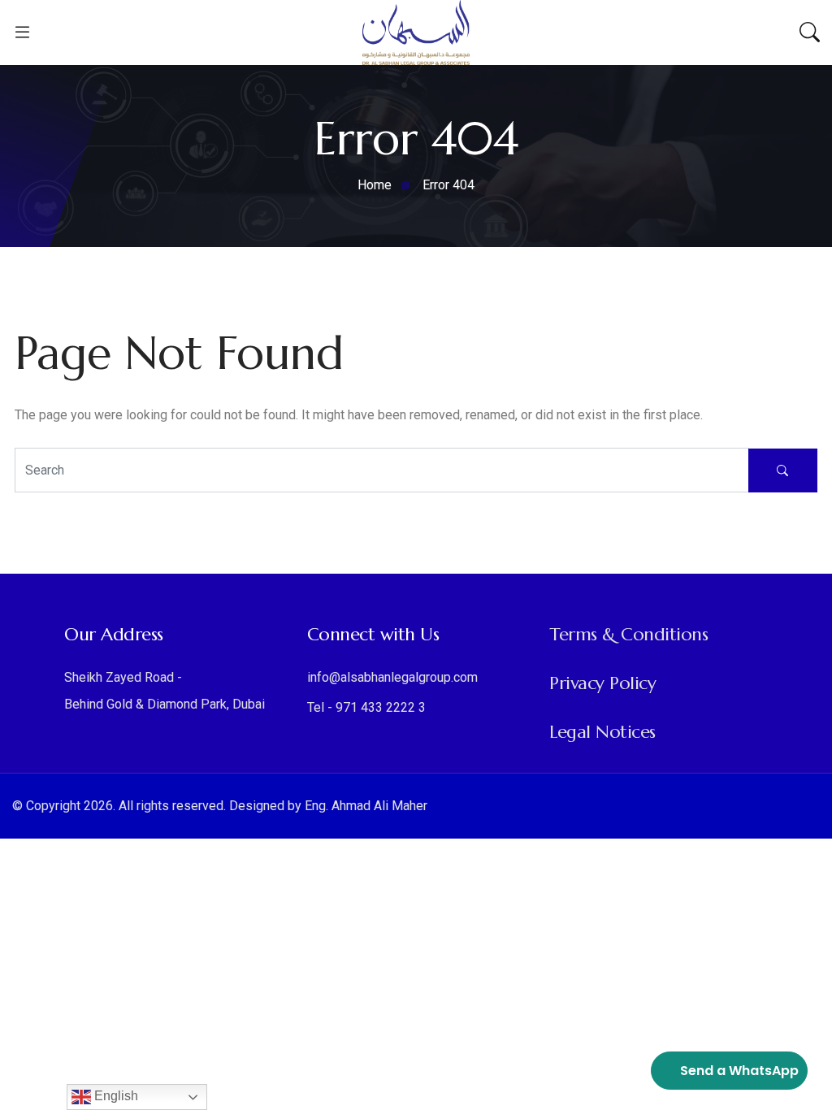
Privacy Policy (602, 683)
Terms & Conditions (628, 634)
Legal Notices (602, 732)
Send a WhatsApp (739, 1070)
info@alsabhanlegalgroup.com (392, 677)
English (114, 1096)
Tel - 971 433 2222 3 (366, 707)
